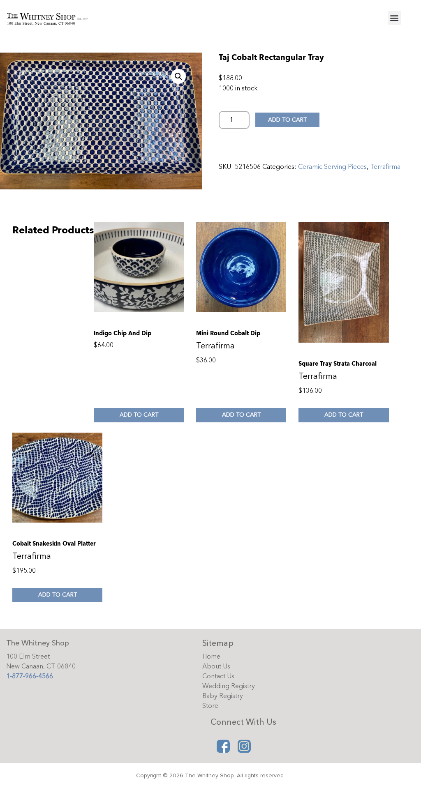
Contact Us (218, 676)
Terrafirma (385, 166)
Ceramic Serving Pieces (332, 166)
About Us (216, 666)
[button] (394, 18)
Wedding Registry (228, 686)
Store (210, 705)
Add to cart (287, 120)
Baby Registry (222, 695)
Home (211, 656)
